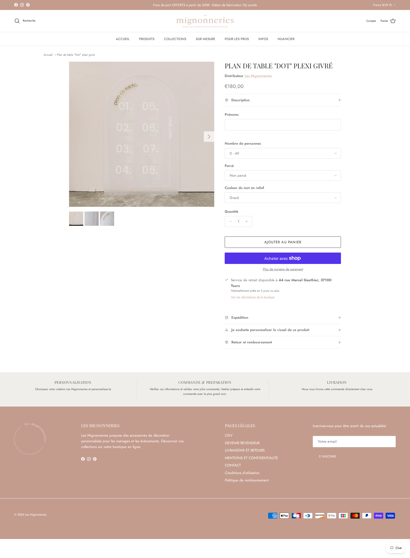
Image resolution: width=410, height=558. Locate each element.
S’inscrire (327, 456)
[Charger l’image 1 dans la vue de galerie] (141, 134)
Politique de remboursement (247, 480)
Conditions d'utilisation (242, 472)
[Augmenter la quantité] (248, 221)
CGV (229, 435)
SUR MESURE (205, 39)
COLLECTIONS (175, 39)
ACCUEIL (123, 39)
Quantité (231, 211)
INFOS (263, 39)
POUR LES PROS (237, 39)
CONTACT (233, 465)
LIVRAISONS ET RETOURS (245, 450)
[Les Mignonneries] (205, 21)
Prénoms (232, 114)
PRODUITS (146, 39)
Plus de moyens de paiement (283, 269)
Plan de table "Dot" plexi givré (76, 55)
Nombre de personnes (243, 143)
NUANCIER (286, 39)
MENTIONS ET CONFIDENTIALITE (251, 458)
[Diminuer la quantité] (229, 221)
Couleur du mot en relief (244, 187)
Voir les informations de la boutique (253, 297)
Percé (229, 165)
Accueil (48, 55)
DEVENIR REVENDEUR (242, 443)
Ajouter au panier (282, 242)
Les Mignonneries (258, 75)
